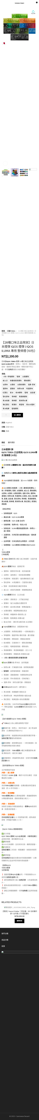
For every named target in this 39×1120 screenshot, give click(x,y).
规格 (3, 374)
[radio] (8, 376)
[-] (3, 415)
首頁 (3, 331)
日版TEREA (11, 331)
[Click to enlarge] (5, 163)
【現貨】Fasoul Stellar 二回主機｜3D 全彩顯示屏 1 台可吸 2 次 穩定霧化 (19, 912)
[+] (9, 415)
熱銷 (7, 431)
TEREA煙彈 (6, 552)
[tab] (3, 442)
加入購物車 (17, 415)
